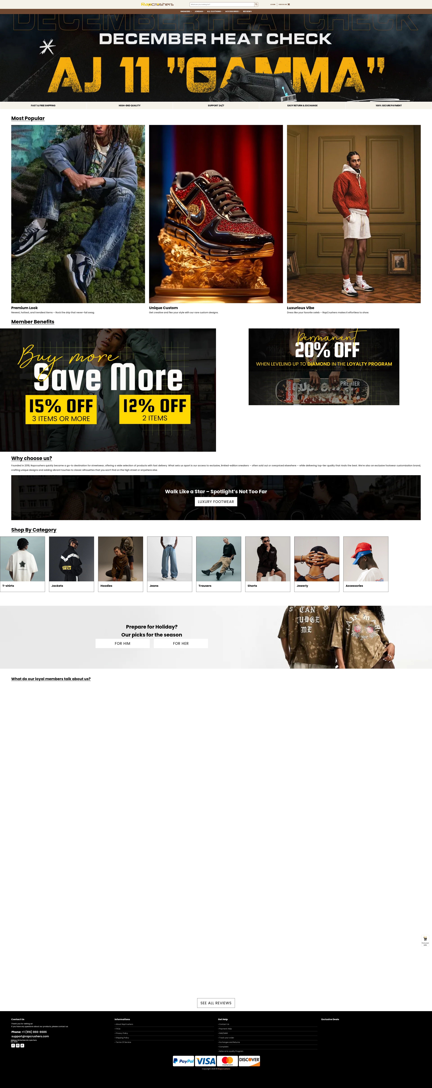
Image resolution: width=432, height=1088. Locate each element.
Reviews (247, 11)
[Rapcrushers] (157, 4)
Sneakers (185, 11)
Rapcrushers (224, 1069)
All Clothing (214, 11)
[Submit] (256, 4)
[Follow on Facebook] (13, 1046)
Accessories (232, 11)
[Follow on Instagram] (18, 1046)
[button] (284, 4)
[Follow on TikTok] (22, 1046)
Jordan (199, 11)
